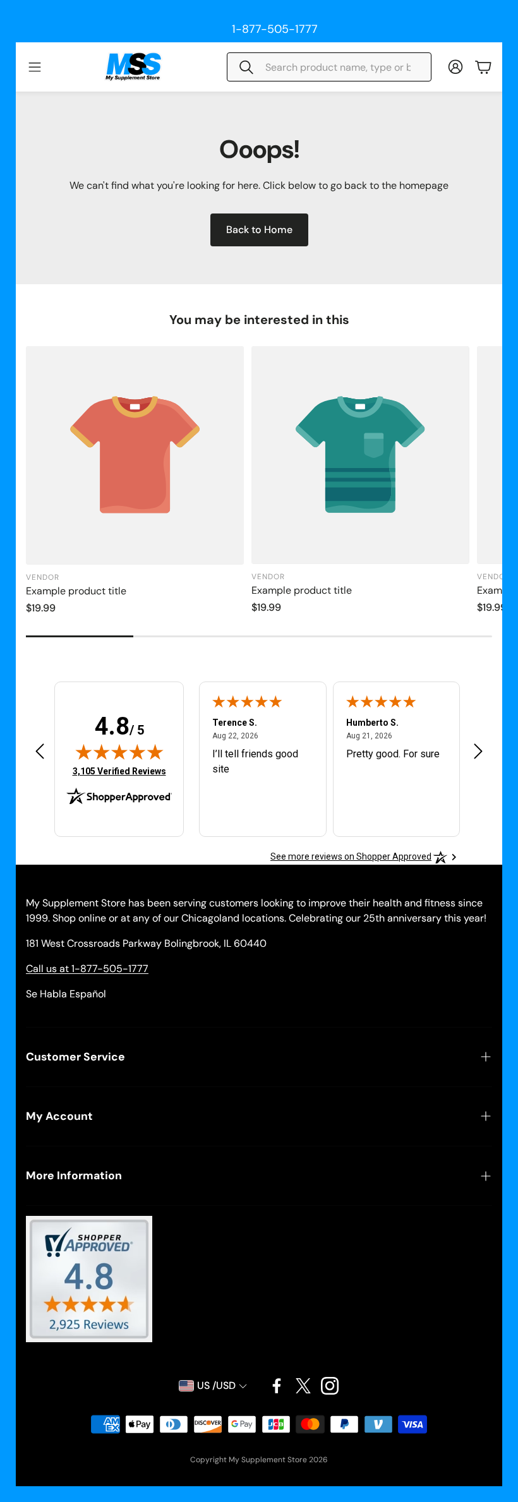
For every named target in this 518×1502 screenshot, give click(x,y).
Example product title (76, 591)
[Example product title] (135, 455)
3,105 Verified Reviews (119, 771)
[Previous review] (40, 750)
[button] (329, 67)
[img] (119, 751)
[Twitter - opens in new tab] (303, 1385)
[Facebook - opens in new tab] (277, 1386)
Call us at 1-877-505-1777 (87, 968)
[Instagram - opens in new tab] (330, 1386)
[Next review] (478, 750)
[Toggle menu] (35, 67)
